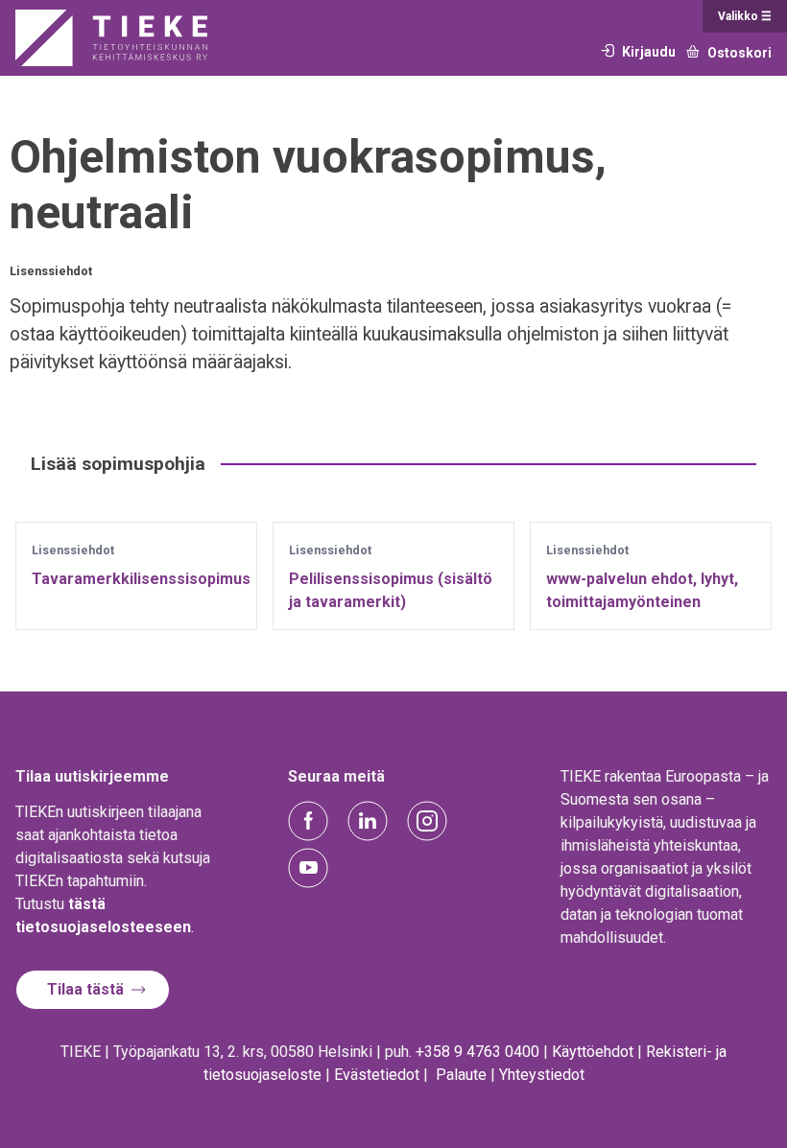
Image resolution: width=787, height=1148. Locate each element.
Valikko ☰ (745, 16)
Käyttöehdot (592, 1052)
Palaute (461, 1075)
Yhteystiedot (541, 1075)
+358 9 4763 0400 (477, 1052)
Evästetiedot (376, 1075)
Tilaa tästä (85, 989)
